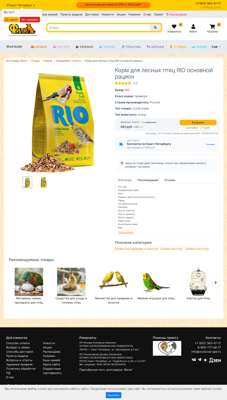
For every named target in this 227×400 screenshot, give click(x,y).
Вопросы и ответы (19, 360)
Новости (108, 14)
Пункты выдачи (71, 14)
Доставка (92, 14)
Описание (125, 180)
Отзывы (169, 180)
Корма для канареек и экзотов (136, 248)
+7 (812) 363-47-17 (208, 343)
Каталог (16, 46)
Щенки (109, 47)
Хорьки (157, 47)
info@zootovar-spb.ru (206, 351)
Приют (159, 14)
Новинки (134, 14)
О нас (147, 14)
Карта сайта (51, 364)
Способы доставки (19, 351)
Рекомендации (148, 180)
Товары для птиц (197, 248)
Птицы (180, 47)
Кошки (41, 47)
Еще (215, 46)
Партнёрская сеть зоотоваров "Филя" (106, 369)
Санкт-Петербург (21, 5)
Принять (114, 395)
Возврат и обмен (18, 347)
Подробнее (126, 232)
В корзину (198, 122)
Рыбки (201, 47)
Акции (121, 14)
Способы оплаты (18, 343)
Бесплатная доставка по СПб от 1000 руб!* (114, 4)
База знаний (49, 14)
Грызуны (133, 47)
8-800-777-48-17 (209, 347)
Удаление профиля (19, 364)
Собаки (86, 47)
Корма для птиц (171, 248)
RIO (127, 90)
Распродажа (177, 14)
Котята (63, 47)
